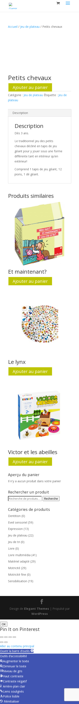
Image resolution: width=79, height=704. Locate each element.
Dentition (14, 516)
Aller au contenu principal (17, 646)
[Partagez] (10, 637)
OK (4, 624)
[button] (16, 651)
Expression (15, 529)
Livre (11, 548)
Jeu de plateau (30, 27)
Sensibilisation (17, 581)
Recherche (51, 498)
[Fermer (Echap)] (14, 637)
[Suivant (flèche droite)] (6, 642)
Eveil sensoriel (17, 522)
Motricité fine (17, 574)
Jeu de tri (14, 542)
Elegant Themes (36, 609)
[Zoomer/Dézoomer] (1, 637)
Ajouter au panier (30, 87)
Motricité (14, 568)
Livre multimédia (19, 555)
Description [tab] (20, 113)
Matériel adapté (18, 561)
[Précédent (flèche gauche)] (1, 642)
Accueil (12, 27)
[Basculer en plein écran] (6, 637)
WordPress (39, 614)
